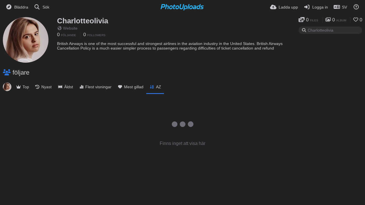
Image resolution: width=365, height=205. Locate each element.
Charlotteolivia (82, 21)
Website (70, 28)
